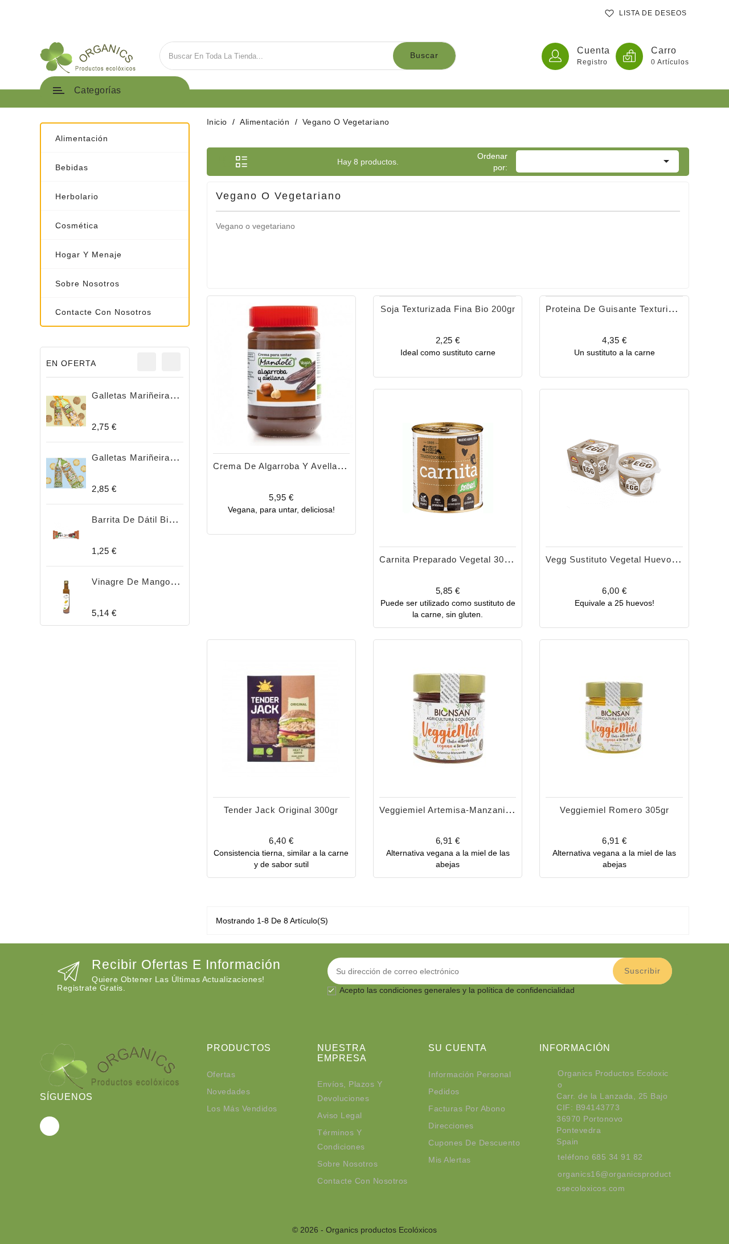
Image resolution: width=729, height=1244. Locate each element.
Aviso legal (339, 1115)
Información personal (469, 1074)
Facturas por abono (466, 1108)
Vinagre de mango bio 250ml (153, 581)
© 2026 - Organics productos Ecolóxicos (364, 1229)
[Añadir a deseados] (269, 406)
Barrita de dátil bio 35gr (143, 519)
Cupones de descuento (474, 1142)
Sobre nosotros (347, 1163)
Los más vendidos (242, 1108)
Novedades (229, 1091)
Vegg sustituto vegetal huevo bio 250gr (630, 559)
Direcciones (451, 1125)
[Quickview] (293, 406)
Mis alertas (449, 1159)
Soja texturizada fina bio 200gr (447, 309)
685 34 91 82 (617, 1156)
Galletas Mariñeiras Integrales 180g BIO (177, 395)
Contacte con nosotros (362, 1180)
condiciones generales (419, 990)
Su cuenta (457, 1048)
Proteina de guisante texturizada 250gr (630, 309)
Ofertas (221, 1074)
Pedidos (444, 1091)
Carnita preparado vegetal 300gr (448, 559)
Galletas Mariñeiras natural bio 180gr (172, 457)
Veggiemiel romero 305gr (614, 810)
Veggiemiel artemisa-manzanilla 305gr (460, 810)
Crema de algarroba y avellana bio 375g (300, 466)
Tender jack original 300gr (281, 810)
